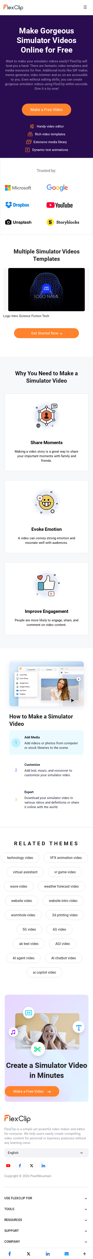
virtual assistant (25, 872)
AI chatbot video (63, 958)
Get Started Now (44, 333)
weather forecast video (61, 886)
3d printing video (65, 915)
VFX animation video (66, 858)
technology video (20, 858)
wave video (18, 886)
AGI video (62, 944)
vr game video (65, 872)
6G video (59, 929)
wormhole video (23, 915)
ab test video (28, 944)
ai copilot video (44, 972)
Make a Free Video (46, 109)
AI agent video (23, 958)
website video (21, 901)
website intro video (63, 901)
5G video (29, 929)
